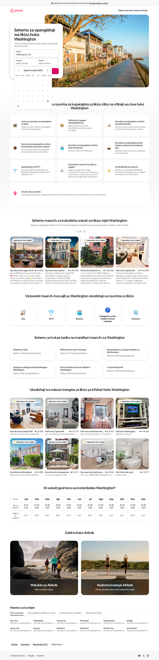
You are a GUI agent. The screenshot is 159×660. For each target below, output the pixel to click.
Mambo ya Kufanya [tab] (94, 613)
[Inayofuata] (84, 232)
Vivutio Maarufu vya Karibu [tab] (70, 613)
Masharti (40, 656)
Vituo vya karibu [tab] (17, 613)
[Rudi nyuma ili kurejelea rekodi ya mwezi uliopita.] (18, 70)
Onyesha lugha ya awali (98, 3)
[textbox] (25, 63)
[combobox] (36, 54)
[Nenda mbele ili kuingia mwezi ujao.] (47, 70)
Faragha (31, 656)
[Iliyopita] (75, 232)
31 (18, 106)
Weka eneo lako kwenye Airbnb (132, 10)
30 (48, 101)
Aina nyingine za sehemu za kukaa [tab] (41, 613)
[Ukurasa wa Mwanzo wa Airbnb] (16, 10)
